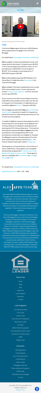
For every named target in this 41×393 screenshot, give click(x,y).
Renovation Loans (20, 322)
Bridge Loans (20, 340)
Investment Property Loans (20, 334)
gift (31, 139)
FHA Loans (20, 313)
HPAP (11, 158)
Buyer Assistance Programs (20, 368)
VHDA (34, 151)
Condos (20, 377)
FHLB (32, 155)
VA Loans (21, 325)
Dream (19, 105)
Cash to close (20, 362)
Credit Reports (20, 359)
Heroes (4, 158)
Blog (20, 284)
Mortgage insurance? (20, 365)
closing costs (31, 142)
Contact (20, 299)
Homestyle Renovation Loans (20, 331)
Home (20, 281)
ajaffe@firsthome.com (9, 171)
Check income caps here (16, 92)
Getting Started (20, 350)
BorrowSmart (22, 155)
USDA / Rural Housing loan (20, 328)
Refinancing (20, 371)
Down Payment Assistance (20, 319)
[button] (37, 389)
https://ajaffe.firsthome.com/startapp (26, 57)
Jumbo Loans (20, 316)
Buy (20, 287)
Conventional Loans (20, 310)
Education (20, 296)
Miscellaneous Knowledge (20, 374)
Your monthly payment (20, 356)
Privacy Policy (20, 390)
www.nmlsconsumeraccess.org (26, 247)
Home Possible (7, 112)
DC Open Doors (26, 151)
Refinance (20, 290)
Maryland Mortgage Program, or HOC (14, 153)
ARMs (20, 337)
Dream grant (28, 80)
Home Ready (32, 110)
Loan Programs (20, 293)
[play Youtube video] (20, 26)
